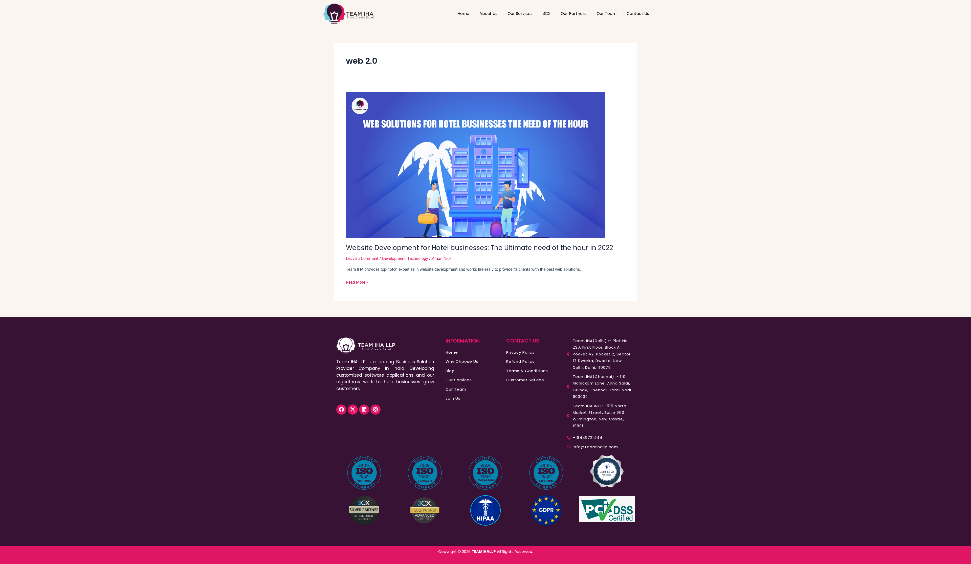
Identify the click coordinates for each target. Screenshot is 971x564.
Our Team (606, 13)
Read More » (357, 282)
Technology (417, 258)
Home (463, 13)
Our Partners (573, 13)
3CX (546, 13)
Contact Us (638, 13)
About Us (488, 13)
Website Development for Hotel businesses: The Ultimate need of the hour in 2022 (479, 247)
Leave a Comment (362, 258)
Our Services (520, 13)
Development (394, 258)
